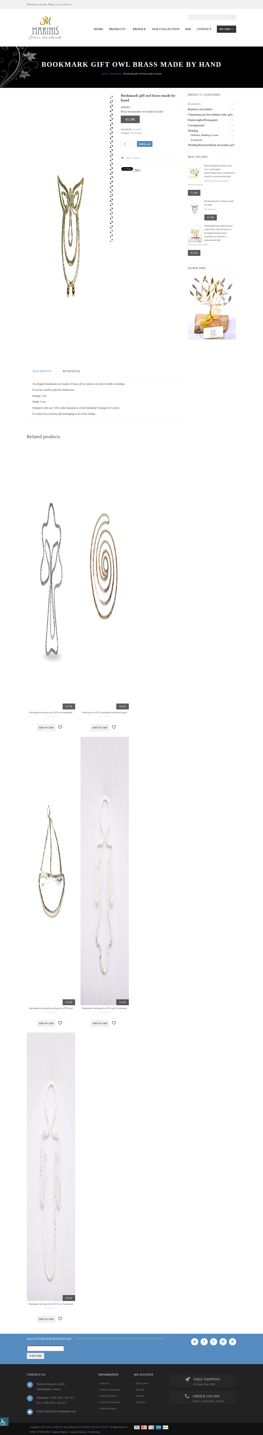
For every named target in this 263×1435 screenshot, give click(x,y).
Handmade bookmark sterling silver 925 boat (51, 1008)
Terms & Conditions (110, 1402)
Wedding (193, 130)
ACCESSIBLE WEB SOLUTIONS (92, 1427)
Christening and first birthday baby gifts (210, 114)
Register (68, 4)
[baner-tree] (212, 307)
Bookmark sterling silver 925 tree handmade (51, 712)
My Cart (226, 29)
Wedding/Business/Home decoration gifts (211, 145)
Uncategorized (196, 125)
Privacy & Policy (108, 1396)
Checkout (141, 1402)
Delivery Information (110, 1389)
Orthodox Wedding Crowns (204, 135)
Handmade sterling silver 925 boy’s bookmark (51, 1304)
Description (41, 371)
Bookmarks (115, 73)
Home (105, 73)
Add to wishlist (132, 158)
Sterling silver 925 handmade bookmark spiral (104, 712)
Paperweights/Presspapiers (203, 119)
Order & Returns (108, 1408)
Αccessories (196, 139)
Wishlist (140, 1396)
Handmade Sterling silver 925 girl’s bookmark (104, 1008)
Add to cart (144, 144)
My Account (142, 1383)
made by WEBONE (54, 1427)
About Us (104, 1383)
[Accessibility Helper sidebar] (4, 1421)
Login (58, 4)
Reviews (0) (71, 371)
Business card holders (200, 109)
